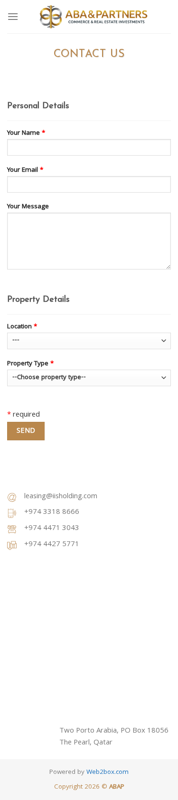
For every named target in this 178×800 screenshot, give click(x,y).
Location (22, 327)
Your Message (28, 207)
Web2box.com (107, 772)
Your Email (25, 170)
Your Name (26, 133)
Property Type (30, 364)
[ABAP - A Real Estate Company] (93, 16)
